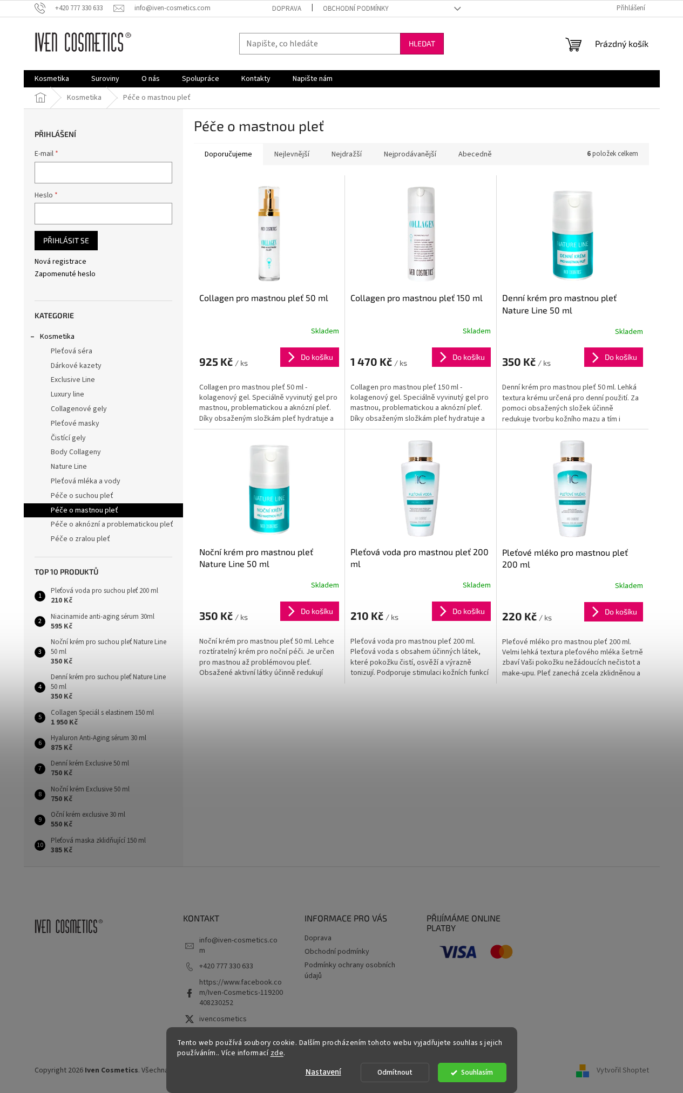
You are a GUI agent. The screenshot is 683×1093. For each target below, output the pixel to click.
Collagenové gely (79, 409)
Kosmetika (57, 336)
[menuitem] (52, 78)
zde (277, 1053)
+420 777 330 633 (226, 966)
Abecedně (475, 154)
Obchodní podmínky (356, 8)
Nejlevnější (291, 154)
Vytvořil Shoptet (623, 1070)
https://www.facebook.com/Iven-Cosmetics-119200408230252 (241, 993)
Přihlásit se (66, 240)
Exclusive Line (73, 379)
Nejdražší (347, 154)
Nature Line (69, 466)
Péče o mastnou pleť (84, 510)
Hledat (422, 43)
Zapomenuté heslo (65, 274)
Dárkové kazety (76, 365)
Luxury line (67, 394)
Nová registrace (60, 262)
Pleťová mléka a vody (85, 481)
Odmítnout (394, 1072)
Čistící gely (68, 438)
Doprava (286, 8)
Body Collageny (76, 452)
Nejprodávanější (410, 154)
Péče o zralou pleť (80, 539)
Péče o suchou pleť (82, 495)
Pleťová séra (71, 351)
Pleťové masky (75, 423)
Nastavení (323, 1072)
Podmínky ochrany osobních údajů (350, 970)
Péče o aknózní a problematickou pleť (112, 524)
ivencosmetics (223, 1019)
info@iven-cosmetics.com (238, 945)
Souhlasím (477, 1072)
